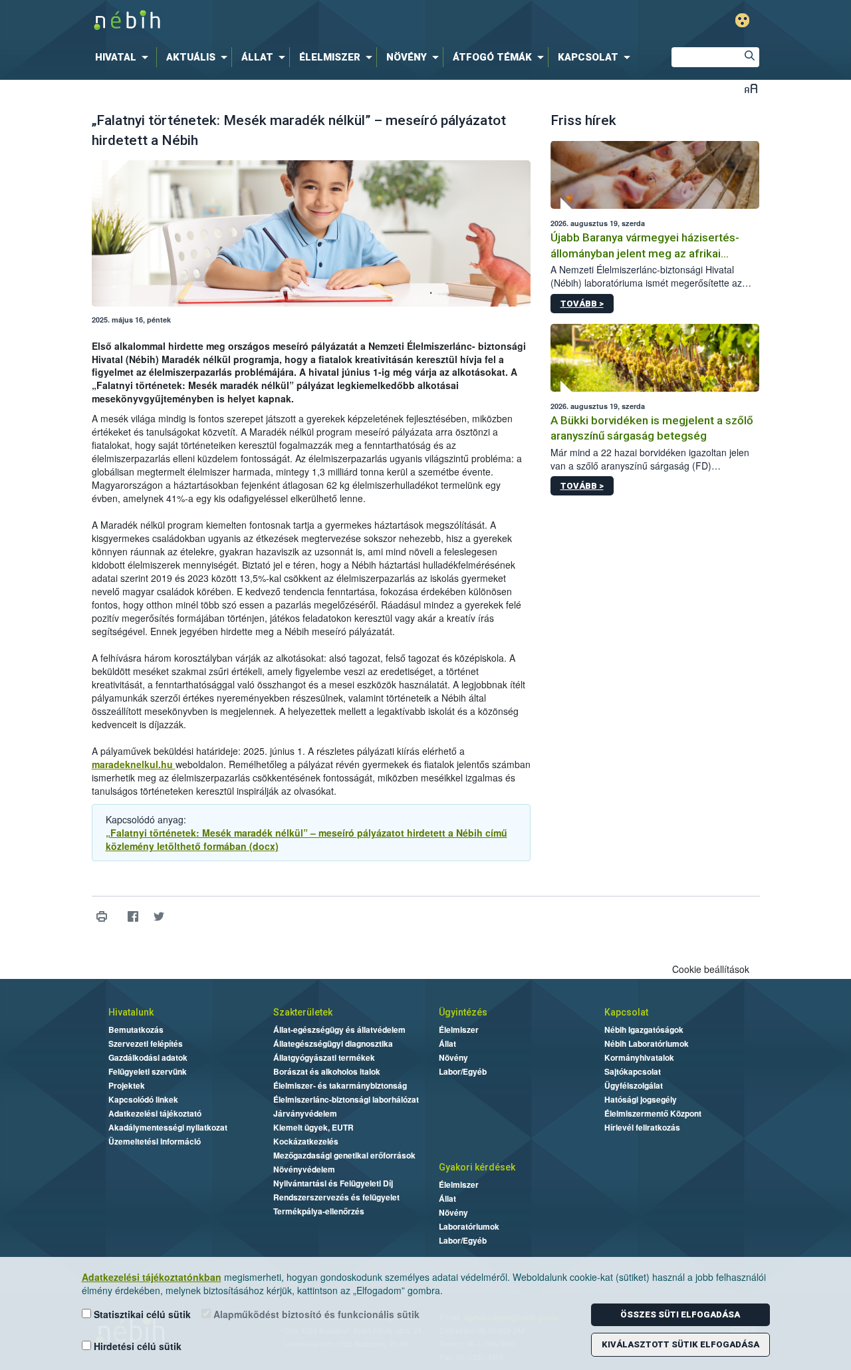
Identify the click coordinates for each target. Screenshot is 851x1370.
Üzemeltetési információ (154, 1141)
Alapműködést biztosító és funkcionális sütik (315, 1314)
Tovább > (582, 304)
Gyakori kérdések (477, 1167)
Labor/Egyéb (463, 1071)
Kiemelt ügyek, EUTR (313, 1127)
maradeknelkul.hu (134, 764)
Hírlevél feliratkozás (642, 1127)
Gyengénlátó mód (742, 20)
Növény (453, 1057)
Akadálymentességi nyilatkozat (167, 1127)
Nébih (284, 21)
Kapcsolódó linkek (143, 1099)
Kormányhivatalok (639, 1057)
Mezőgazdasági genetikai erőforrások (344, 1155)
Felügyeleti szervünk (147, 1071)
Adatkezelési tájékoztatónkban (151, 1277)
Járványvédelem (305, 1113)
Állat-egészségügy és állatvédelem (339, 1029)
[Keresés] (749, 57)
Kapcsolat (626, 1012)
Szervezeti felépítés (145, 1043)
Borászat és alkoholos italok (326, 1071)
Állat (447, 1043)
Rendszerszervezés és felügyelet (336, 1197)
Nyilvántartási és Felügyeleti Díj (333, 1183)
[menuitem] (124, 57)
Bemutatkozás (136, 1029)
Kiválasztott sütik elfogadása (680, 1344)
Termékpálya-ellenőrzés (318, 1211)
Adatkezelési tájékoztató (154, 1113)
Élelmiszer (459, 1029)
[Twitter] (159, 916)
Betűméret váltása (751, 88)
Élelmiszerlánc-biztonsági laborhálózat (346, 1099)
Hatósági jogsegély (640, 1099)
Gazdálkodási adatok (147, 1057)
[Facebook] (133, 916)
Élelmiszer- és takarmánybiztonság (340, 1085)
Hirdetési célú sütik (136, 1346)
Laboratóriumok (469, 1226)
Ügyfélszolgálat (633, 1085)
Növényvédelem (304, 1169)
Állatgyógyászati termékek (324, 1057)
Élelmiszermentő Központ (652, 1113)
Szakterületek (302, 1012)
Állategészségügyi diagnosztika (333, 1043)
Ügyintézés (463, 1012)
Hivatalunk (131, 1012)
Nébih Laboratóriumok (646, 1043)
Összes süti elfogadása (680, 1314)
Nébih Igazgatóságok (643, 1029)
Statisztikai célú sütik (141, 1314)
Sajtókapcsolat (632, 1071)
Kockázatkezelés (305, 1141)
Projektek (126, 1085)
